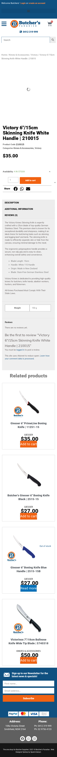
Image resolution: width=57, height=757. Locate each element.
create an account (37, 3)
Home (4, 55)
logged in (20, 350)
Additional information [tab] (19, 209)
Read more (28, 588)
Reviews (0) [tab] (11, 215)
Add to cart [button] (28, 444)
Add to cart (30, 180)
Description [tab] (12, 202)
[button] (28, 11)
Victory (34, 55)
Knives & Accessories (19, 55)
